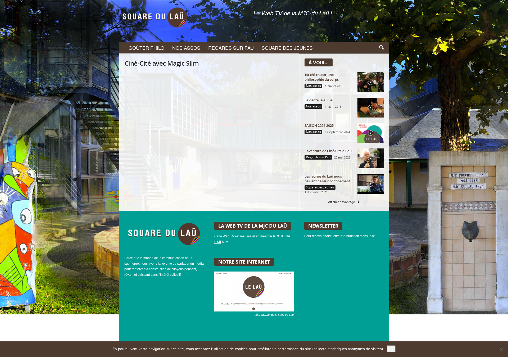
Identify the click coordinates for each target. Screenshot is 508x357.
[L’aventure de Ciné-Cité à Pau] (370, 158)
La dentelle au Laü (319, 100)
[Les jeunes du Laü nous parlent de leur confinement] (370, 184)
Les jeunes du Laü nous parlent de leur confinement (327, 178)
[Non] (501, 349)
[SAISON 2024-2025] (370, 133)
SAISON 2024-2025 (319, 125)
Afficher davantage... (342, 202)
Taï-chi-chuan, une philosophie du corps (322, 77)
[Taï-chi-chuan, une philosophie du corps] (370, 82)
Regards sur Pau (231, 47)
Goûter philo (146, 47)
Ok (391, 349)
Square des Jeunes (287, 47)
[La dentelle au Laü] (370, 108)
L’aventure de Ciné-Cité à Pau (328, 150)
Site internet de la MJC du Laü (274, 314)
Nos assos (186, 47)
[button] (381, 47)
